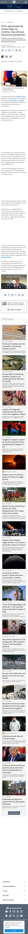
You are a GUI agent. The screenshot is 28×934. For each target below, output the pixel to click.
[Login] (25, 2)
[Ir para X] (14, 915)
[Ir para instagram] (14, 911)
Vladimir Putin (20, 96)
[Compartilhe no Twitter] (3, 50)
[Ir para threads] (21, 911)
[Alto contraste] (2, 56)
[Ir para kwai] (17, 911)
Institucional (8, 900)
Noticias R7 (3, 22)
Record (6, 895)
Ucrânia (21, 100)
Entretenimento (9, 886)
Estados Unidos (6, 257)
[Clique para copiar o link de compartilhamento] (20, 50)
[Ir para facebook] (10, 911)
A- (10, 56)
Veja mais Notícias (14, 813)
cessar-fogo (12, 100)
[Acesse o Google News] (16, 50)
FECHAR (14, 930)
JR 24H (5, 891)
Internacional (10, 22)
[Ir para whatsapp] (17, 915)
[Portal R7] (14, 2)
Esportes (6, 882)
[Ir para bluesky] (6, 911)
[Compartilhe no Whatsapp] (13, 50)
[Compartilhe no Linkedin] (9, 50)
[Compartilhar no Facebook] (6, 50)
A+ (7, 56)
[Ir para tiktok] (10, 915)
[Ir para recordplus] (6, 915)
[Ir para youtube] (21, 915)
